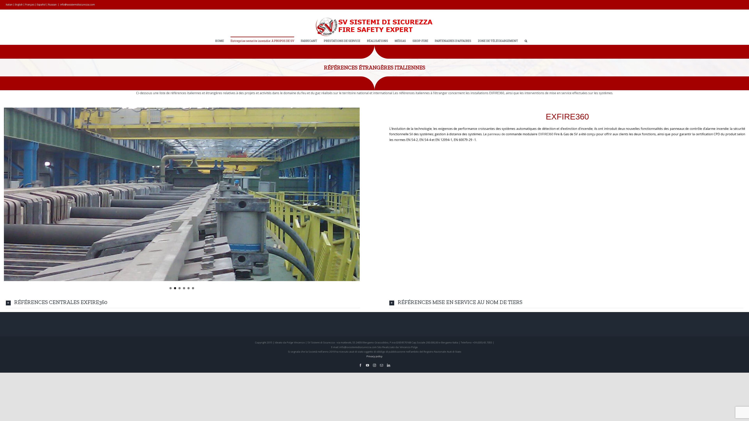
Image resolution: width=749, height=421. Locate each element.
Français (29, 4)
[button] (526, 41)
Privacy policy (374, 356)
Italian (9, 4)
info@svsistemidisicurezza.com (77, 4)
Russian (52, 4)
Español (41, 4)
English (19, 4)
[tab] (183, 302)
